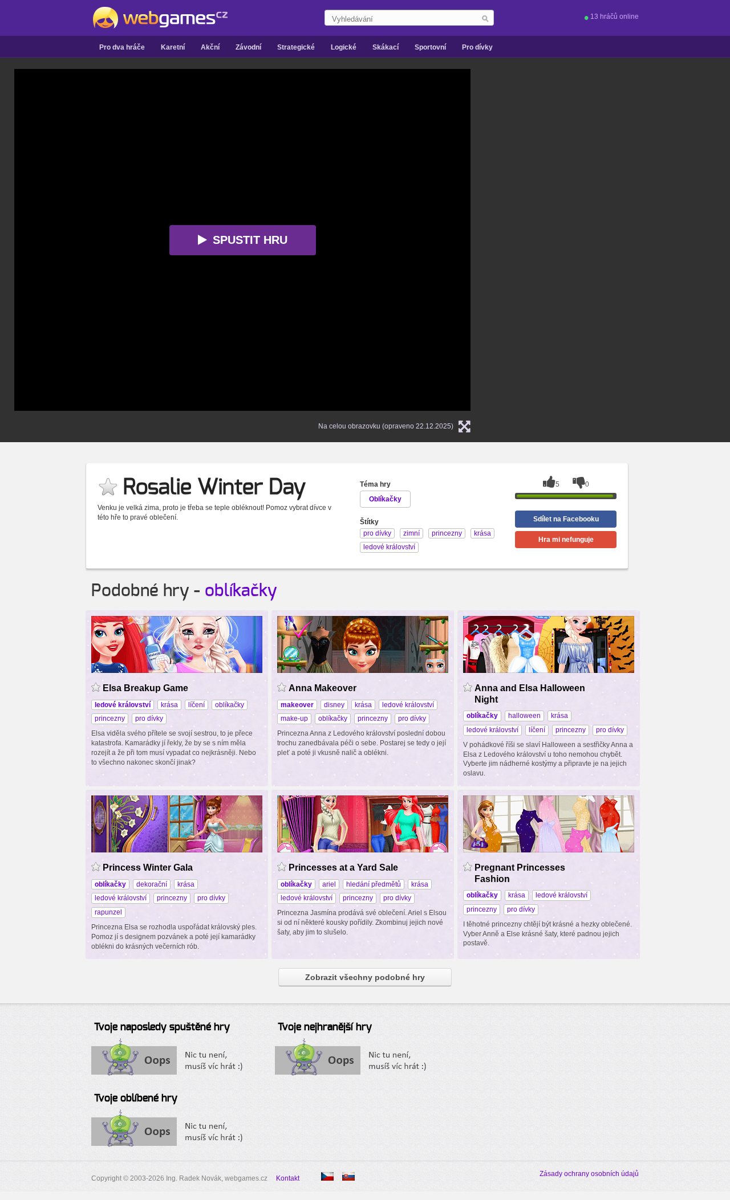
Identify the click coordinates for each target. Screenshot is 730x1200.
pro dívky (149, 719)
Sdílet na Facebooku (566, 519)
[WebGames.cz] (159, 17)
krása (169, 705)
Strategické (296, 47)
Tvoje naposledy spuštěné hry (162, 1027)
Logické (343, 47)
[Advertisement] (630, 240)
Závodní (248, 47)
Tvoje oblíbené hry (135, 1098)
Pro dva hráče (122, 47)
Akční (210, 47)
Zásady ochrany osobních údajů (589, 1174)
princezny (110, 719)
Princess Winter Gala (148, 867)
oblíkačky (241, 590)
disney (334, 705)
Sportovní (430, 47)
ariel (329, 884)
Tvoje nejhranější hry (325, 1027)
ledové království (408, 705)
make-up (294, 719)
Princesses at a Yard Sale (343, 867)
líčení (196, 705)
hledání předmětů (373, 884)
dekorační (151, 884)
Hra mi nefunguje (566, 540)
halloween (524, 716)
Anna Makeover (322, 688)
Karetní (173, 47)
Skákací (385, 47)
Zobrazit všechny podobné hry (365, 977)
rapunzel (108, 912)
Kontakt (287, 1178)
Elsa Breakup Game (145, 688)
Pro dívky (477, 47)
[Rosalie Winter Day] (348, 1176)
